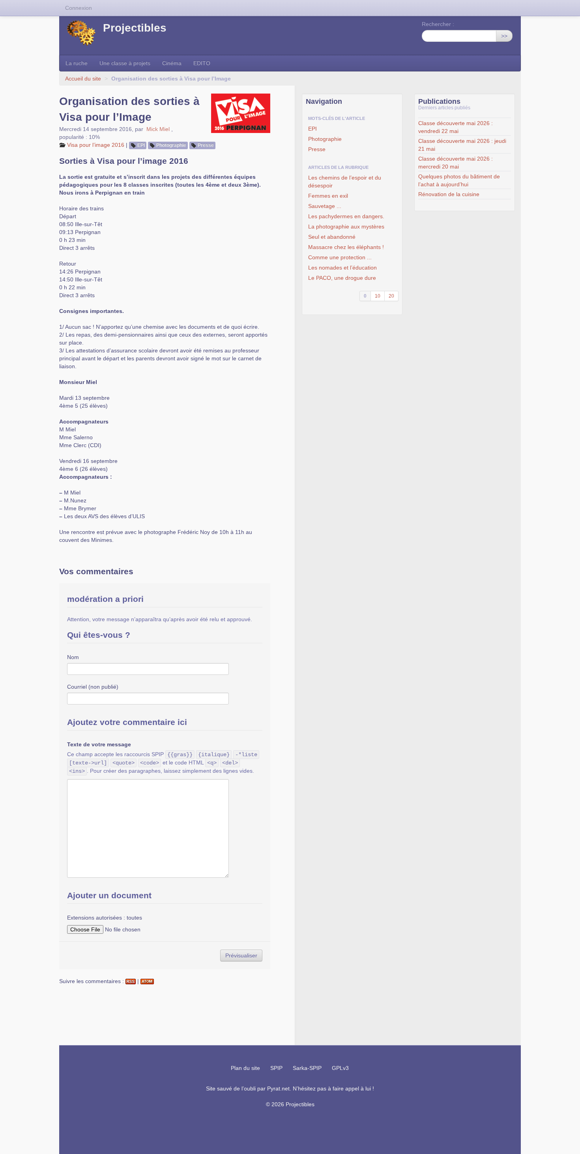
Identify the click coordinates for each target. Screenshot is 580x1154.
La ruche (76, 63)
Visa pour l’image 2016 (95, 145)
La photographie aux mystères (346, 226)
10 (377, 296)
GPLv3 (340, 1068)
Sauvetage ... (324, 206)
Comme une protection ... (340, 257)
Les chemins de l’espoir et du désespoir (344, 181)
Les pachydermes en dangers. (346, 216)
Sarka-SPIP (307, 1068)
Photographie (171, 145)
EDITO (201, 63)
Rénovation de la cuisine (448, 194)
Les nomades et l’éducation (342, 267)
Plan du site (245, 1068)
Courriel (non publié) (92, 687)
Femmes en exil (328, 196)
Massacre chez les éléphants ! (346, 247)
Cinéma (171, 63)
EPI (141, 145)
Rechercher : (438, 24)
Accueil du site (83, 78)
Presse (206, 145)
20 (391, 296)
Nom (73, 657)
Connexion (78, 8)
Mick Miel (158, 129)
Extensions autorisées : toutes (104, 917)
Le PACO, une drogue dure (342, 278)
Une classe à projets (124, 63)
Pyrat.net (278, 1088)
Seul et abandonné (331, 237)
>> (504, 36)
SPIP (276, 1068)
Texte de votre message (99, 744)
